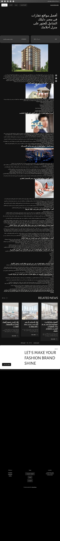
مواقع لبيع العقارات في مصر (45, 275)
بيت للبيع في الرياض (46, 211)
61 (27, 342)
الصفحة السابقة (36, 342)
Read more (53, 339)
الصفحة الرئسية (23, 5)
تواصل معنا (4, 5)
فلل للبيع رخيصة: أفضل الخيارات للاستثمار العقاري (10, 324)
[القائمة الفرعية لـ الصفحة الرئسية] (26, 473)
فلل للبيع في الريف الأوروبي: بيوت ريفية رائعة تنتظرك (31, 324)
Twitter (10, 476)
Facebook (10, 472)
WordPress (34, 487)
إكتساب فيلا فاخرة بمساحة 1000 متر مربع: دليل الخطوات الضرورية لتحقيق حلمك (50, 326)
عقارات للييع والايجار (8, 39)
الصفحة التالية (23, 342)
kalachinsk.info (54, 5)
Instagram (10, 474)
